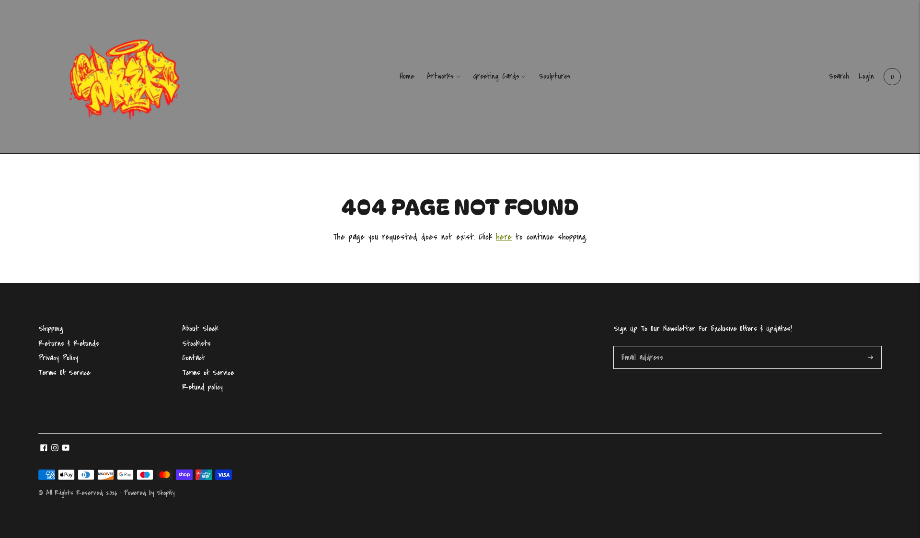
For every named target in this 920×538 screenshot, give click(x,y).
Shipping (50, 328)
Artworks (440, 76)
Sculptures (555, 76)
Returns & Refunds (68, 343)
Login (866, 76)
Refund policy (202, 387)
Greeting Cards (496, 76)
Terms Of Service (64, 372)
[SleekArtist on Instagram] (54, 449)
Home (407, 76)
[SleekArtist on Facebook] (43, 449)
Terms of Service (208, 372)
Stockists (196, 343)
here (504, 236)
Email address (641, 347)
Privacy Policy (58, 358)
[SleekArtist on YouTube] (65, 449)
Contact (193, 358)
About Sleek (200, 328)
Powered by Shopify (149, 493)
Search (838, 76)
